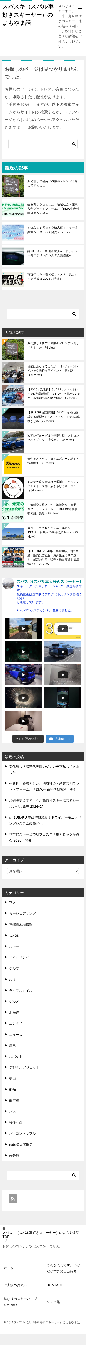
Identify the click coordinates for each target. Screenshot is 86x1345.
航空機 (14, 1100)
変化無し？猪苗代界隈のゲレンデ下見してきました (52, 183)
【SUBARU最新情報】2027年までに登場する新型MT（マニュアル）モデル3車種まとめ (53, 417)
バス (12, 1111)
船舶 (12, 1089)
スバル (14, 935)
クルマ (14, 968)
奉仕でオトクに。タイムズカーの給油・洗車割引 (53, 461)
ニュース (15, 1034)
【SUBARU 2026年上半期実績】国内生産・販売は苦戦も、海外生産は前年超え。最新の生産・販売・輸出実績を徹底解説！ (53, 557)
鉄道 (12, 979)
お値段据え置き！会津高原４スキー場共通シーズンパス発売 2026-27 (52, 230)
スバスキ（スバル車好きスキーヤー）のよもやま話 (28, 14)
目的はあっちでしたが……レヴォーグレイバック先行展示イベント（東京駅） (52, 370)
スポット (15, 1056)
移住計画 (15, 1122)
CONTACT (55, 1285)
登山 (12, 1078)
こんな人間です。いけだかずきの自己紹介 (63, 1268)
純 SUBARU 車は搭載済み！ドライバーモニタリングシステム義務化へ (52, 253)
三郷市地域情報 (20, 924)
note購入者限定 (21, 1144)
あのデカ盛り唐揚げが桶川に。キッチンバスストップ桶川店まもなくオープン (53, 486)
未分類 (14, 1155)
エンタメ (15, 1023)
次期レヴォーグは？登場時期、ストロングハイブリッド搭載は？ (53, 438)
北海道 (14, 1012)
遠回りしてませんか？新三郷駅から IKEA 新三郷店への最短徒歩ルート (52, 532)
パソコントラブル (22, 1133)
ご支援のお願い (15, 1285)
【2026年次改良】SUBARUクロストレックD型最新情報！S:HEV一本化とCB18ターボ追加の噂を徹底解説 (53, 394)
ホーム (9, 1268)
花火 (12, 902)
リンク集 (53, 1302)
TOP (40, 1235)
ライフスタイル (20, 990)
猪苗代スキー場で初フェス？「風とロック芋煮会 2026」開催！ (52, 276)
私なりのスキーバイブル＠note (20, 1302)
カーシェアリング (22, 913)
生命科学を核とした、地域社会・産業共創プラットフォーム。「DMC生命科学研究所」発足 (53, 209)
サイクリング (19, 957)
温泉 (12, 1045)
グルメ (14, 1001)
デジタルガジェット (24, 1067)
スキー (14, 946)
